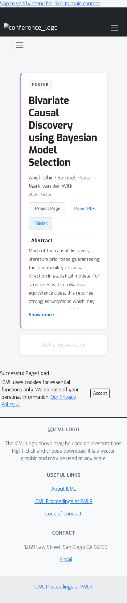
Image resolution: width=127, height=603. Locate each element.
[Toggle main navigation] (114, 28)
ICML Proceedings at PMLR (63, 501)
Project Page (47, 208)
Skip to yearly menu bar (26, 3)
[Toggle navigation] (19, 45)
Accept (100, 393)
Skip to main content (77, 3)
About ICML (63, 489)
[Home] (31, 27)
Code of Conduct (63, 513)
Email (66, 559)
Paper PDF (84, 208)
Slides (41, 223)
